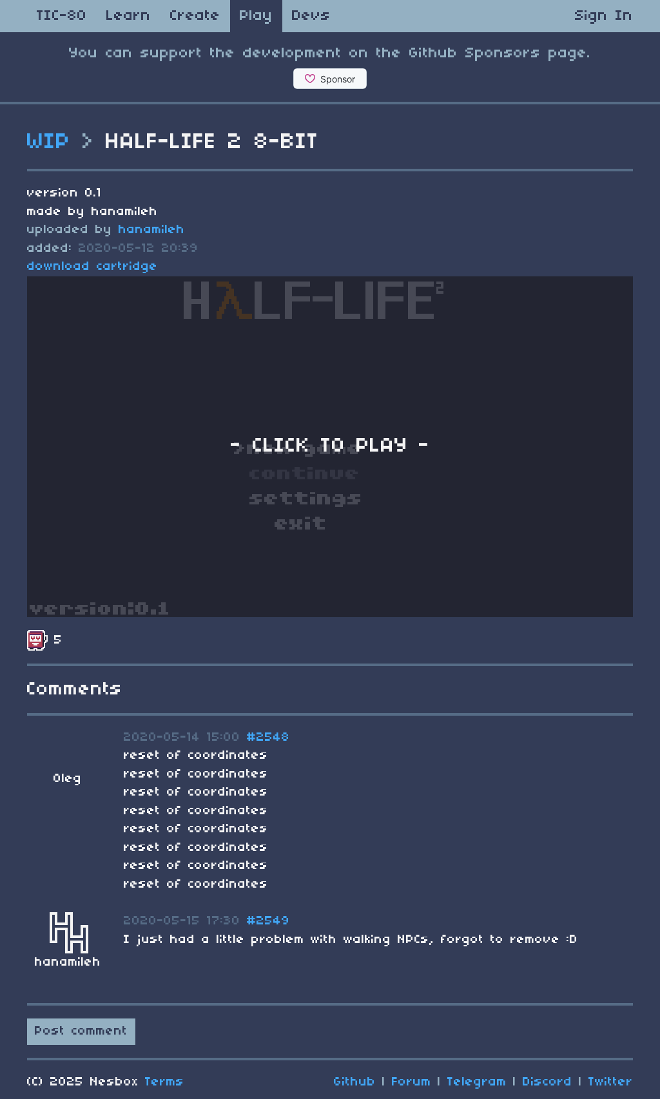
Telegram (477, 1082)
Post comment (81, 1031)
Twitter (610, 1082)
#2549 (268, 921)
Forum (411, 1082)
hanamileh (152, 230)
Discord (547, 1082)
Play (256, 16)
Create (195, 16)
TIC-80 (62, 16)
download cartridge (92, 266)
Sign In (604, 16)
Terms (164, 1082)
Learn (128, 16)
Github (355, 1082)
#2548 (268, 737)
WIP (49, 142)
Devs (311, 16)
